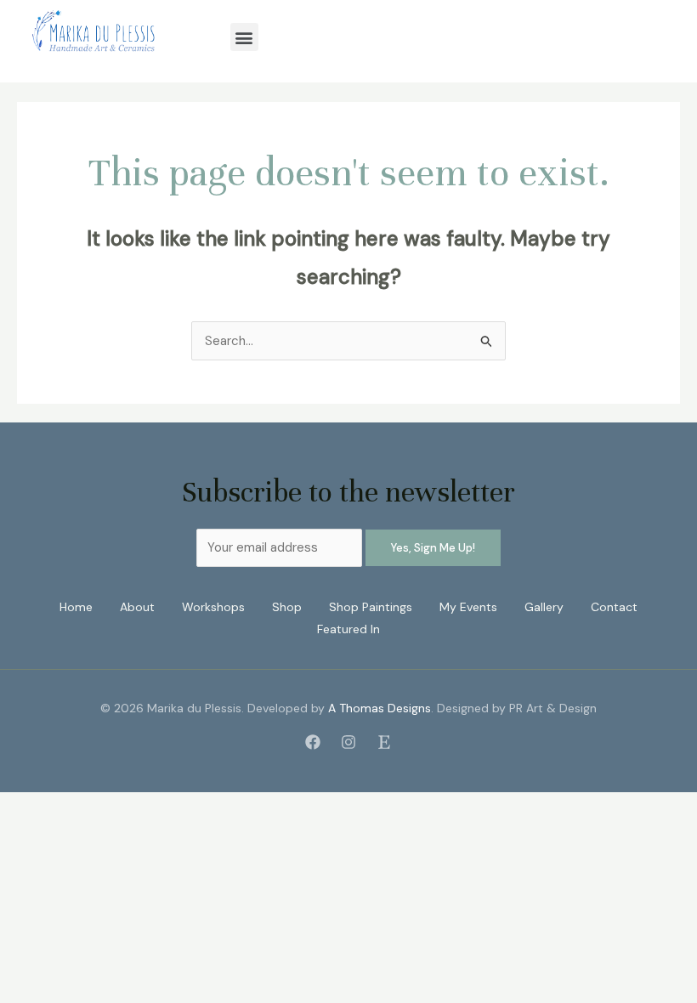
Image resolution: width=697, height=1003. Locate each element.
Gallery (544, 607)
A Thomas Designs (379, 708)
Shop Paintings (370, 607)
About (137, 607)
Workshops (213, 607)
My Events (468, 607)
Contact (614, 607)
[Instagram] (348, 742)
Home (76, 607)
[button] (244, 37)
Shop (287, 607)
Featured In (348, 629)
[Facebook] (312, 742)
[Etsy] (384, 742)
